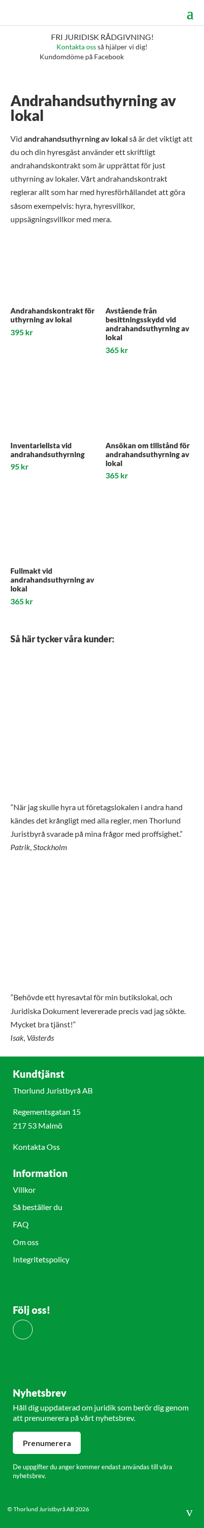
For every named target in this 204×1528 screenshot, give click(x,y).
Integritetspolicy (41, 1259)
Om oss (26, 1242)
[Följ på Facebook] (23, 1329)
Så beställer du (37, 1207)
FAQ (21, 1224)
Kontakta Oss (36, 1146)
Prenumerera (47, 1443)
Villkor (24, 1189)
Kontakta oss (76, 46)
